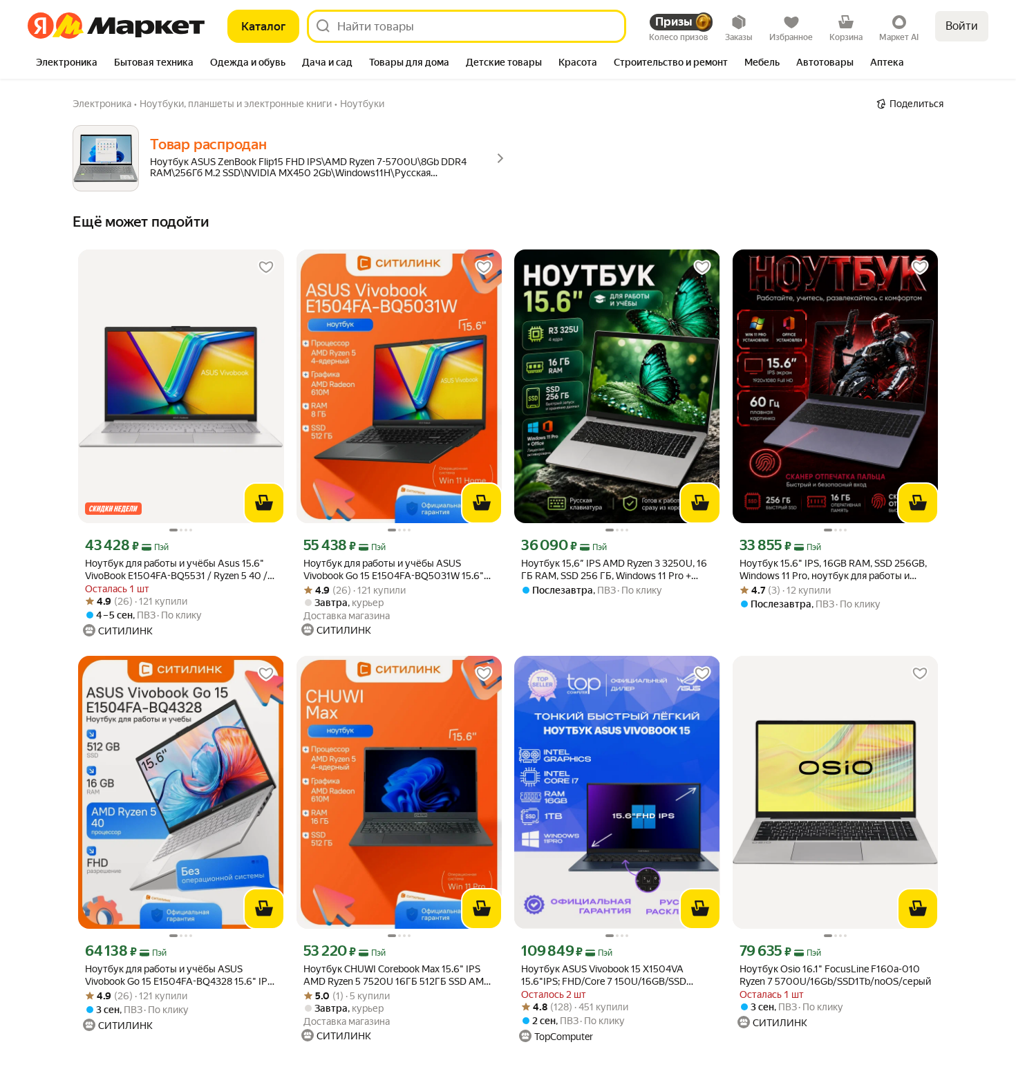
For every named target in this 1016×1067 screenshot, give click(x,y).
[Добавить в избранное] (266, 267)
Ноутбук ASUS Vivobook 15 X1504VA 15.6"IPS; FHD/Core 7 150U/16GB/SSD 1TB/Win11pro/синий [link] (603, 975)
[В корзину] (264, 503)
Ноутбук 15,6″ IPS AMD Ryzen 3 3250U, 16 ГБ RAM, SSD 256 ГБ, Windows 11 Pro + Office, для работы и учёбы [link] (614, 570)
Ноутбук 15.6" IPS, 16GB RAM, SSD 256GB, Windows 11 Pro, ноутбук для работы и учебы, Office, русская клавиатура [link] (833, 570)
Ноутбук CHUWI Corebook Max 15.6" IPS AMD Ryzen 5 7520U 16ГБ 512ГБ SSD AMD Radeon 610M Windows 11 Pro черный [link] (397, 975)
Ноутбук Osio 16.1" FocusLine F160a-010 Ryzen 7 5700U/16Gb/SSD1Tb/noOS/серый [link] (835, 975)
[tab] (67, 63)
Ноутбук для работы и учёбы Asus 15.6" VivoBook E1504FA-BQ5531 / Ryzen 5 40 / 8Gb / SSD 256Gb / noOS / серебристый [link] (176, 570)
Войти (962, 25)
